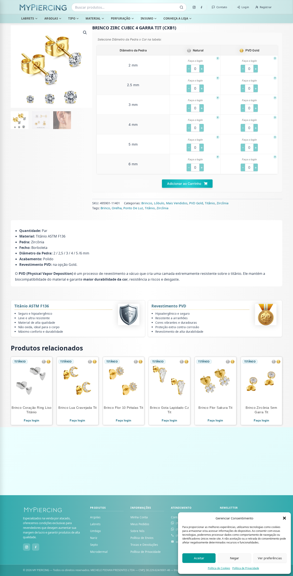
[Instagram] (194, 7)
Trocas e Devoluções (144, 545)
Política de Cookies (219, 568)
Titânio (210, 203)
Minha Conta (139, 517)
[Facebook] (201, 7)
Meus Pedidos (139, 524)
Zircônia (222, 203)
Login (245, 7)
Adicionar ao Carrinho (184, 184)
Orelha (117, 208)
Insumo (147, 18)
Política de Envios (141, 538)
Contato (221, 7)
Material (93, 18)
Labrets (27, 18)
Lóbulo (159, 203)
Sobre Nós (137, 531)
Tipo (71, 18)
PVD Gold (196, 203)
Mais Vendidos (176, 203)
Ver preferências (270, 558)
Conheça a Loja (175, 18)
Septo (94, 545)
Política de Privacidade (245, 568)
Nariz (93, 538)
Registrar (266, 7)
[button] (284, 518)
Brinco (105, 208)
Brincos (146, 203)
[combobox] (129, 7)
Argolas (51, 18)
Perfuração (120, 18)
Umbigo (95, 531)
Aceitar (199, 558)
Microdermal (98, 552)
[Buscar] (181, 7)
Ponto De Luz (133, 208)
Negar (234, 558)
